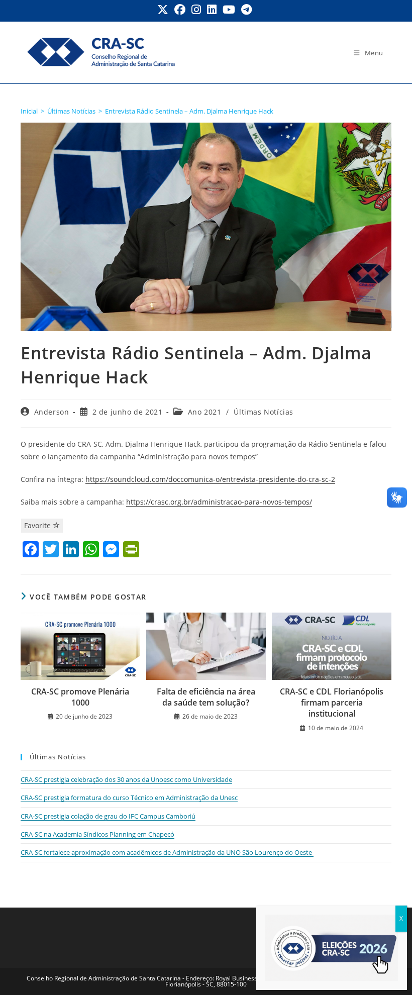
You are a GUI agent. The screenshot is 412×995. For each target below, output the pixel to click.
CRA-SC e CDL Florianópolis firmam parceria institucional (331, 703)
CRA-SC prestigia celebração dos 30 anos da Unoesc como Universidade (126, 779)
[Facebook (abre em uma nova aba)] (179, 9)
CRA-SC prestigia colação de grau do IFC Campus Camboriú (108, 816)
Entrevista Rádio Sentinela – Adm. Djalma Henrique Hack (189, 111)
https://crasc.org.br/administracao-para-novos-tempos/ (219, 502)
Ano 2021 (205, 412)
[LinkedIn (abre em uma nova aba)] (212, 9)
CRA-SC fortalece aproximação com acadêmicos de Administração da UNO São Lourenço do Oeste (167, 852)
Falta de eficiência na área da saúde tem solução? (206, 697)
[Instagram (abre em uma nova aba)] (196, 9)
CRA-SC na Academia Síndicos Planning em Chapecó (97, 834)
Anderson (51, 412)
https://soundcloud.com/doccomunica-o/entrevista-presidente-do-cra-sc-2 (210, 479)
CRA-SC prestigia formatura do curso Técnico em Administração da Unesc (129, 797)
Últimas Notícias (263, 412)
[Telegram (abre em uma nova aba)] (246, 9)
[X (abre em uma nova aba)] (164, 9)
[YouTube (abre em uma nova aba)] (229, 9)
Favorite (38, 525)
